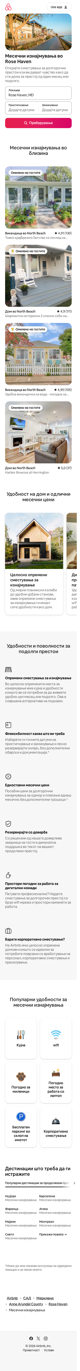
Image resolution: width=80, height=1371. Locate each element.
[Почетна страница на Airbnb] (8, 7)
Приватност (31, 1350)
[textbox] (22, 109)
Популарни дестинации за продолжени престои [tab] (40, 1183)
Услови (49, 1350)
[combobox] (38, 95)
